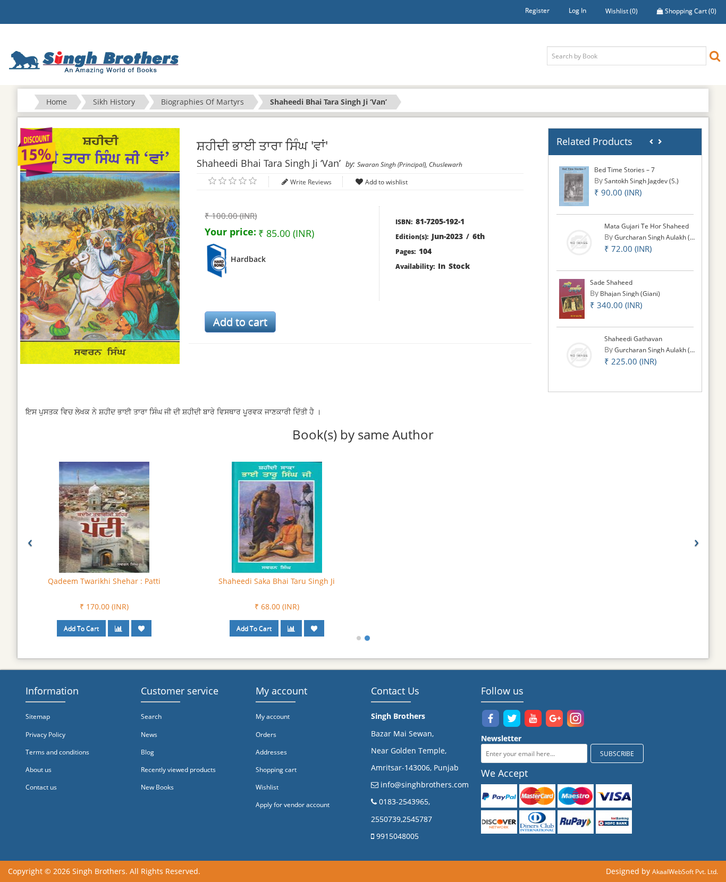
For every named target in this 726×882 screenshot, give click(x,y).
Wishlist (267, 787)
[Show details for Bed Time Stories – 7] (574, 185)
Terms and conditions (57, 752)
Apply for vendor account (293, 804)
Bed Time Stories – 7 (624, 169)
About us (39, 769)
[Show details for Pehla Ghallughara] (622, 516)
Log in (577, 10)
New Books (157, 787)
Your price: (230, 231)
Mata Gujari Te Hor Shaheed (646, 226)
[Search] (714, 55)
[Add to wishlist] (141, 628)
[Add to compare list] (118, 628)
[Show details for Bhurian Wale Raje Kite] (277, 516)
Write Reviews (311, 181)
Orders (266, 734)
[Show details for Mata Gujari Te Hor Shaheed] (579, 242)
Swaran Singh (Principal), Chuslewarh (409, 164)
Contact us (41, 787)
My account (273, 716)
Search (151, 716)
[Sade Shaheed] (572, 298)
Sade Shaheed (611, 282)
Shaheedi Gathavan (633, 338)
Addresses (271, 752)
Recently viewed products (178, 769)
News (149, 734)
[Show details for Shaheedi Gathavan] (579, 354)
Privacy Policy (45, 734)
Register (537, 10)
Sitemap (38, 716)
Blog (147, 752)
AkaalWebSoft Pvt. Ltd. (685, 871)
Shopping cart (276, 769)
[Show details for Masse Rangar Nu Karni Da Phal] (449, 516)
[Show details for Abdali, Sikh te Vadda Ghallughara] (104, 516)
